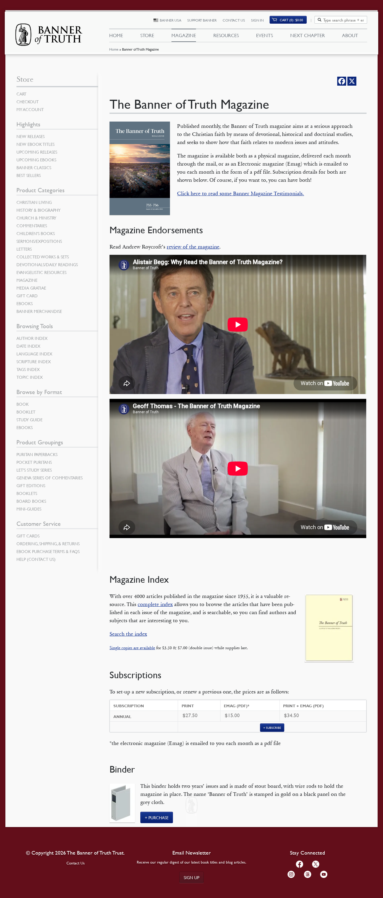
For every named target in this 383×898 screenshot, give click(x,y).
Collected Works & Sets (42, 256)
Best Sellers (28, 175)
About (350, 35)
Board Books (31, 501)
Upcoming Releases (36, 151)
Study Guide (29, 419)
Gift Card (27, 295)
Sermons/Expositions (39, 241)
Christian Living (34, 202)
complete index (155, 604)
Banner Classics (33, 167)
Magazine (183, 35)
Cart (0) (291, 20)
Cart (21, 93)
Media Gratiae (31, 287)
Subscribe (273, 727)
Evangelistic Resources (41, 272)
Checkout (27, 101)
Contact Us (234, 20)
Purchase (158, 817)
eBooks (24, 303)
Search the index (128, 634)
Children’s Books (35, 233)
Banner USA (170, 20)
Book (22, 404)
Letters (24, 248)
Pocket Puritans (34, 462)
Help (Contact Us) (36, 559)
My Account (30, 109)
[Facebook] (341, 81)
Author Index (32, 338)
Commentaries (31, 225)
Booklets (26, 493)
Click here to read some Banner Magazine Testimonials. (240, 193)
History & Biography (38, 210)
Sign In (257, 20)
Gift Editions (30, 485)
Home (113, 49)
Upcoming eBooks (36, 159)
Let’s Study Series (34, 469)
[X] (351, 81)
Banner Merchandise (39, 311)
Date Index (28, 345)
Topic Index (29, 377)
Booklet (25, 411)
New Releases (30, 136)
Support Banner (202, 20)
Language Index (34, 353)
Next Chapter (307, 35)
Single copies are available (132, 647)
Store (147, 35)
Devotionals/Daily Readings (47, 264)
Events (264, 35)
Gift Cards (27, 535)
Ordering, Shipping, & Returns (48, 543)
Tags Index (28, 369)
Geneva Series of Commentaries (49, 477)
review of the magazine (193, 246)
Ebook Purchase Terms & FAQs (48, 551)
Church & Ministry (36, 217)
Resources (226, 35)
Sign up (191, 877)
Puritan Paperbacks (36, 454)
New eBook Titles (35, 144)
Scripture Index (33, 361)
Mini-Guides (28, 508)
